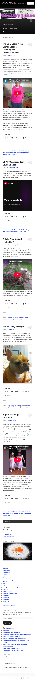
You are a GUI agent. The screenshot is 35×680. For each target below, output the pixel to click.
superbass (28, 513)
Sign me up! (7, 623)
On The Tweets (7, 534)
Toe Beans (6, 630)
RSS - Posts (6, 657)
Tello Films (6, 590)
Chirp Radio (6, 572)
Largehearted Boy (8, 580)
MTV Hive (5, 582)
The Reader (6, 599)
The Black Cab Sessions (10, 593)
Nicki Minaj (22, 513)
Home (4, 20)
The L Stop (6, 597)
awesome (5, 152)
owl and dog (10, 319)
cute (9, 152)
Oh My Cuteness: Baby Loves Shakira (13, 163)
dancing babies (10, 231)
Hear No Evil (20, 512)
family (7, 407)
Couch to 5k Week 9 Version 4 (11, 636)
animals (21, 317)
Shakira (16, 231)
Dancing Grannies (16, 152)
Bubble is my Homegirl (13, 326)
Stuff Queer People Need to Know (12, 588)
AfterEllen (5, 568)
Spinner (5, 586)
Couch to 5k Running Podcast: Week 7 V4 (15, 644)
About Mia (11, 20)
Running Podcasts (7, 32)
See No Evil (11, 317)
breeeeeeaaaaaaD (8, 646)
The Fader (5, 595)
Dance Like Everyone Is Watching (17, 151)
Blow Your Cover (12, 512)
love (19, 407)
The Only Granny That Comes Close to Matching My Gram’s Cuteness (13, 48)
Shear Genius (14, 256)
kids (4, 513)
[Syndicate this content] (3, 628)
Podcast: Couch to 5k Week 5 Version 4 (14, 650)
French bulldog (13, 407)
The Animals (17, 405)
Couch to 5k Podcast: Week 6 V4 (12, 648)
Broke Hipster (7, 570)
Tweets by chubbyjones (9, 537)
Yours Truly (6, 601)
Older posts (7, 521)
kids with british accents (12, 513)
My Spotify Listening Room (10, 28)
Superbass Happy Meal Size (11, 416)
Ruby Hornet (6, 584)
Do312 (4, 576)
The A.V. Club (7, 591)
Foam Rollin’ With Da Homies (11, 632)
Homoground (6, 578)
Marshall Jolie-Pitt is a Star (10, 24)
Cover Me (5, 574)
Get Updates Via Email (9, 610)
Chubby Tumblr (9, 628)
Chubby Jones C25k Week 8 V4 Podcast (14, 638)
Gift (30, 3)
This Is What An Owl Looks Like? (12, 240)
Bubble (28, 405)
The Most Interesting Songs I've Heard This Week (17, 634)
